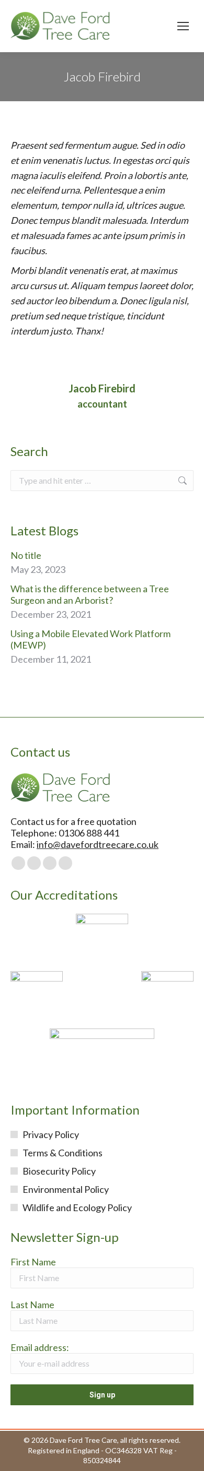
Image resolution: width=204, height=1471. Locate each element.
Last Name (32, 1304)
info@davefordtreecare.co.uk (97, 844)
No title (25, 555)
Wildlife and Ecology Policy (77, 1207)
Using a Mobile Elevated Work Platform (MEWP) (90, 639)
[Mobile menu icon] (183, 26)
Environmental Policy (65, 1189)
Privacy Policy (50, 1134)
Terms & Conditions (62, 1152)
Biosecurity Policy (59, 1171)
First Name (33, 1261)
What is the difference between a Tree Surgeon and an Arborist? (89, 594)
